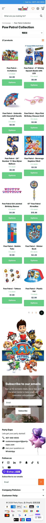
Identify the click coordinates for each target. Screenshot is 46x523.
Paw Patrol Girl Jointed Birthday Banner (12, 205)
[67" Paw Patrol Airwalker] (34, 191)
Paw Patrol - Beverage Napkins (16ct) (34, 159)
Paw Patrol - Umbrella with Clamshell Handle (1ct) (12, 116)
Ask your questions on (15, 450)
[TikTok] (32, 462)
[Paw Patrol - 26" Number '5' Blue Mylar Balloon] (12, 145)
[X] (3, 467)
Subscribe (23, 411)
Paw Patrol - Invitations (12, 69)
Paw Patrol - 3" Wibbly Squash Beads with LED (34, 70)
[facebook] (2, 463)
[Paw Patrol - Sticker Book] (34, 233)
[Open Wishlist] (33, 8)
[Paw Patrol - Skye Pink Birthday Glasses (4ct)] (34, 100)
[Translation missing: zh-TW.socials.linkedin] (14, 462)
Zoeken (41, 16)
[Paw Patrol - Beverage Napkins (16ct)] (34, 145)
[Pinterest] (20, 462)
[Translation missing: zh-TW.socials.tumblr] (38, 462)
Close (23, 490)
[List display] (43, 40)
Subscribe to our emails (12, 476)
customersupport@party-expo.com (17, 443)
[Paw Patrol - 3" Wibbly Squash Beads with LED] (34, 55)
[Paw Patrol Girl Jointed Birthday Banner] (12, 191)
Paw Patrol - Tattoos (12, 288)
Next (41, 312)
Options (12, 82)
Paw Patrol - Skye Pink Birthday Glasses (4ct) (34, 114)
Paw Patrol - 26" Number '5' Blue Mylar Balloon (12, 161)
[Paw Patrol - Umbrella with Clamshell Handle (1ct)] (12, 100)
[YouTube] (9, 467)
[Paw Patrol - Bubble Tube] (12, 233)
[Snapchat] (26, 462)
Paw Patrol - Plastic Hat (34, 289)
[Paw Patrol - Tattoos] (12, 275)
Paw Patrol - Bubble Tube (12, 247)
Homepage (6, 23)
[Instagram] (8, 462)
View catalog (3, 8)
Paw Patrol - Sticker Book (34, 247)
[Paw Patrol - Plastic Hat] (34, 275)
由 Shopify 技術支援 (32, 502)
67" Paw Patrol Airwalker (34, 205)
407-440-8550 (12, 438)
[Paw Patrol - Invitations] (12, 55)
